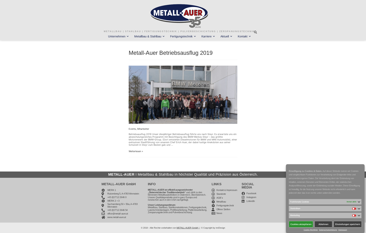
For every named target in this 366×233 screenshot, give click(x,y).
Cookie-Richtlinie (311, 230)
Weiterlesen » (136, 151)
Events (132, 128)
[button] (255, 32)
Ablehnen (323, 224)
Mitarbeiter (143, 128)
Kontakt (242, 36)
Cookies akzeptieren (301, 224)
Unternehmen (116, 36)
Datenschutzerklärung (328, 230)
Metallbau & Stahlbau (147, 36)
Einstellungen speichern (347, 224)
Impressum (342, 230)
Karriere (206, 36)
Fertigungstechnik (181, 36)
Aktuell (224, 36)
